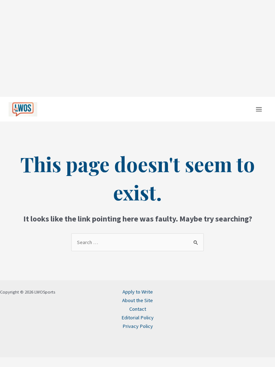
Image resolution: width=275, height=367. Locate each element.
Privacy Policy (137, 326)
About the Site (137, 300)
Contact (137, 309)
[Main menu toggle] (258, 109)
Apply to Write (137, 292)
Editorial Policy (137, 317)
